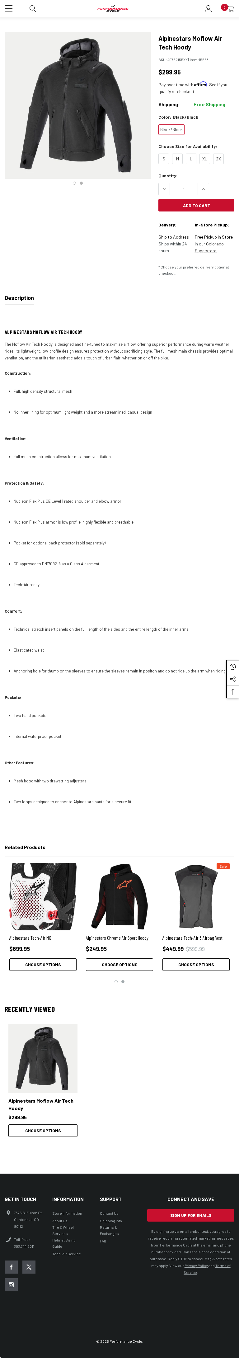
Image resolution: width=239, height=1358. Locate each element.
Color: (178, 117)
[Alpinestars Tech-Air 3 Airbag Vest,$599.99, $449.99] (196, 896)
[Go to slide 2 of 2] (81, 183)
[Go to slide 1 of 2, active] (74, 183)
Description (19, 297)
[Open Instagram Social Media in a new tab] (11, 1284)
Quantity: (167, 175)
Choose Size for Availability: (187, 146)
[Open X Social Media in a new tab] (28, 1267)
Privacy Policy (196, 1265)
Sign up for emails (191, 1215)
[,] (42, 1058)
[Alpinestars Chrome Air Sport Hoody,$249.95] (119, 896)
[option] (43, 1080)
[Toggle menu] (9, 7)
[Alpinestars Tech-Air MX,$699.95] (43, 896)
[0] (230, 8)
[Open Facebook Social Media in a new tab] (11, 1267)
